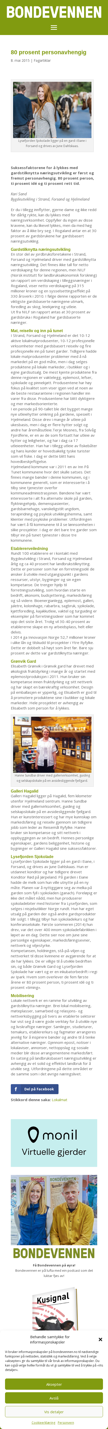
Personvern (66, 1422)
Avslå (54, 1397)
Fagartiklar (42, 60)
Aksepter (54, 1384)
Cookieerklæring (43, 1422)
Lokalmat (59, 1099)
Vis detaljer (54, 1411)
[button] (100, 1339)
